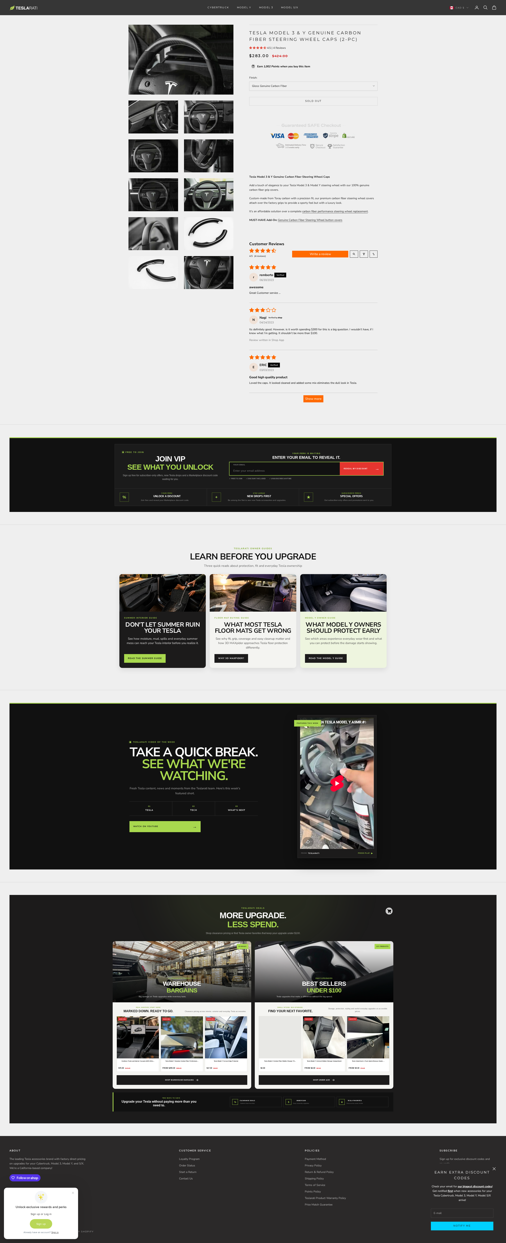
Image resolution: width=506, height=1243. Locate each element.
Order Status (187, 1165)
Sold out (313, 101)
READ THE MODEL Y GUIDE (326, 658)
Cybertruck (218, 7)
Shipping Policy (314, 1178)
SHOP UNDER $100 (321, 1080)
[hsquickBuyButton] (389, 911)
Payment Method (315, 1159)
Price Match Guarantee (318, 1204)
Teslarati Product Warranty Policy (325, 1198)
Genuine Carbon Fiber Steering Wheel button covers (310, 220)
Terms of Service (315, 1185)
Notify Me (462, 1226)
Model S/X (289, 7)
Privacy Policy (313, 1165)
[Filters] (364, 254)
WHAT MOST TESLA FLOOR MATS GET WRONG (253, 628)
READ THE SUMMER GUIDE (145, 658)
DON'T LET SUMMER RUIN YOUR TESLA (162, 628)
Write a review (320, 254)
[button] (258, 48)
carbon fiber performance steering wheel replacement (335, 211)
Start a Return (187, 1172)
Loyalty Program (189, 1159)
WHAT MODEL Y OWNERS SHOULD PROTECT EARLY (343, 628)
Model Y (244, 7)
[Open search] (354, 254)
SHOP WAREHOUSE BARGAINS (179, 1080)
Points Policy (313, 1191)
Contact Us (186, 1178)
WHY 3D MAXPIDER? (231, 658)
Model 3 (266, 7)
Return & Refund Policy (319, 1172)
